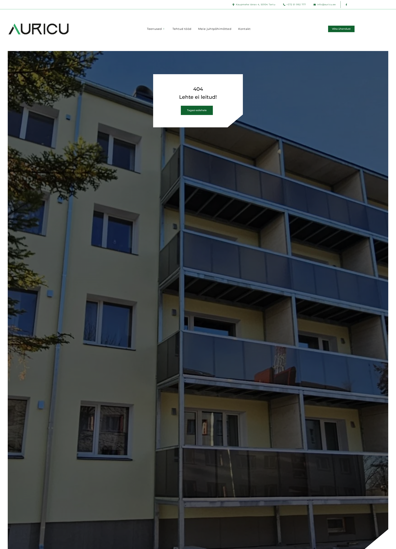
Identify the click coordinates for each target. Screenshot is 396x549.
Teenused (154, 29)
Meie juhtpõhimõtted (214, 29)
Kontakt (244, 29)
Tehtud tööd (181, 29)
